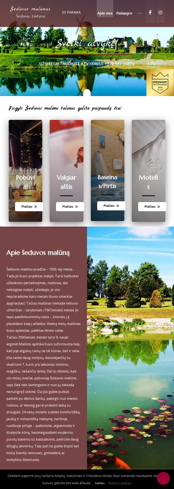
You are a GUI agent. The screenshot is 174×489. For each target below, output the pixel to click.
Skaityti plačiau (119, 483)
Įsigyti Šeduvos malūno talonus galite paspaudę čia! (65, 108)
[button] (139, 9)
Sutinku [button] (100, 483)
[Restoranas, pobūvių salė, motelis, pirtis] (30, 12)
